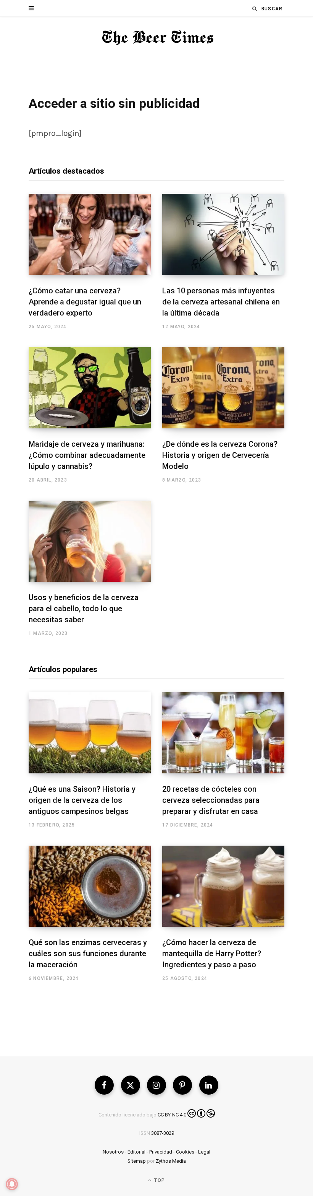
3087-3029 (162, 1133)
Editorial (136, 1152)
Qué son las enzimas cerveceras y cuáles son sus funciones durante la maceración (88, 953)
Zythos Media (171, 1161)
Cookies (185, 1152)
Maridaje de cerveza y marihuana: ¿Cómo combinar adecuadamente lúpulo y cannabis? (87, 455)
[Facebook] (104, 1085)
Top (159, 1180)
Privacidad (160, 1152)
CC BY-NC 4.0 (172, 1115)
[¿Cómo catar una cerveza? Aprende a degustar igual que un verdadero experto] (90, 234)
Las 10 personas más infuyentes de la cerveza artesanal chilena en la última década (221, 301)
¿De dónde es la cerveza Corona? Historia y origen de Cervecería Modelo (220, 455)
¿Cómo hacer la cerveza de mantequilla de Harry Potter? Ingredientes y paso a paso (211, 953)
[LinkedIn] (208, 1085)
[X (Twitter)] (130, 1085)
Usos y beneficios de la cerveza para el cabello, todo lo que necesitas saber (84, 608)
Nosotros (113, 1152)
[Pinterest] (182, 1085)
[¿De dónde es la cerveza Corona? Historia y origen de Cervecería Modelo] (223, 387)
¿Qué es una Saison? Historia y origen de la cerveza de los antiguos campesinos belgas (82, 800)
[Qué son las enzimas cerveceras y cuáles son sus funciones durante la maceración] (90, 886)
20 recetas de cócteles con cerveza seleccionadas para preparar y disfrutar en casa (211, 800)
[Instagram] (156, 1085)
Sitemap (136, 1161)
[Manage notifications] (12, 1184)
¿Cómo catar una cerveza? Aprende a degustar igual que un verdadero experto (85, 301)
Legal (204, 1152)
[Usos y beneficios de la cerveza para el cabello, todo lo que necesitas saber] (90, 541)
